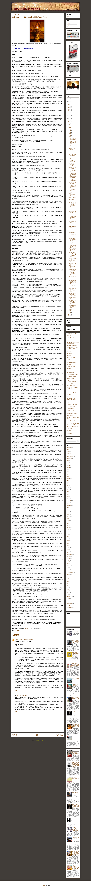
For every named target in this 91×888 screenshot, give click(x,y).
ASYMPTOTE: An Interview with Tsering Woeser (75, 819)
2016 (69, 113)
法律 (68, 476)
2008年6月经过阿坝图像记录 (75, 679)
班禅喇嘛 (68, 451)
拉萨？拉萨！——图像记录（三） (72, 301)
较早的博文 (59, 735)
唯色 (68, 551)
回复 (16, 690)
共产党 (68, 489)
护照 (68, 493)
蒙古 (68, 525)
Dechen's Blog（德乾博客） (72, 392)
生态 (68, 538)
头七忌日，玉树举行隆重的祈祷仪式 (72, 224)
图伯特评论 (69, 368)
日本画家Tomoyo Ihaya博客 (72, 404)
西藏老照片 (69, 411)
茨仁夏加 (68, 464)
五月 (70, 135)
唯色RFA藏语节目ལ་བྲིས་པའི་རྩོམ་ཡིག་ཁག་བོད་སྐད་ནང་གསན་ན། (73, 343)
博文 (69, 23)
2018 (69, 110)
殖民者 (68, 592)
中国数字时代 (69, 428)
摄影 (68, 536)
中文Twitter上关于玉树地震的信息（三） (72, 266)
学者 (68, 569)
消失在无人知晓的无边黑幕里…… (75, 685)
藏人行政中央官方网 (70, 372)
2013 (69, 118)
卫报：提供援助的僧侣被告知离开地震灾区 (72, 174)
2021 (69, 106)
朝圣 (68, 462)
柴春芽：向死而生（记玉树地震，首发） (72, 209)
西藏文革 (68, 560)
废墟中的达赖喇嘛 (72, 220)
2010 (69, 123)
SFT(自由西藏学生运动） (71, 383)
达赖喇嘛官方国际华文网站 (72, 361)
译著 (68, 580)
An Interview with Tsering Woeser (75, 632)
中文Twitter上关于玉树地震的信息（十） (72, 189)
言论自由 (68, 571)
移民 (68, 576)
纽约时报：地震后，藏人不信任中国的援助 (72, 246)
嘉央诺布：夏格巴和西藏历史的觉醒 (75, 653)
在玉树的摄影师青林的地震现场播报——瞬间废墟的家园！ (72, 277)
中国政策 (68, 598)
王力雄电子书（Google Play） (72, 333)
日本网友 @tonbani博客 (71, 406)
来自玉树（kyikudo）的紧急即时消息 (72, 253)
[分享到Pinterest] (40, 628)
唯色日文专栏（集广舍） (71, 357)
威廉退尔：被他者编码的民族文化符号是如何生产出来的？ (72, 295)
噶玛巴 (68, 482)
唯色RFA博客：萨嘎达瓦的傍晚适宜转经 (75, 753)
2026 (69, 98)
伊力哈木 (68, 574)
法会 (68, 474)
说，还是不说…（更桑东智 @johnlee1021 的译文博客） (72, 399)
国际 (68, 491)
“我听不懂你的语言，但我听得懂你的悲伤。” (72, 239)
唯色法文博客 (69, 353)
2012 (69, 120)
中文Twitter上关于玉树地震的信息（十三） (72, 161)
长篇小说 (68, 590)
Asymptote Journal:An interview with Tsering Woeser (75, 829)
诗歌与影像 (69, 540)
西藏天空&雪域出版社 (71, 410)
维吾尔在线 (69, 430)
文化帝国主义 (69, 554)
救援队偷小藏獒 (72, 232)
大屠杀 (68, 469)
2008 (69, 315)
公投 (68, 485)
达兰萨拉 (68, 467)
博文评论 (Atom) (39, 740)
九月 (70, 129)
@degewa (69, 16)
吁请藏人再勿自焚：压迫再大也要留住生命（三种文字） (75, 712)
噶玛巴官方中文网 (70, 364)
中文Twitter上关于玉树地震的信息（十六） (72, 139)
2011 (69, 121)
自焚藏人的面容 (70, 415)
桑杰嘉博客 (69, 401)
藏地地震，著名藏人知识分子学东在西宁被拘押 (72, 165)
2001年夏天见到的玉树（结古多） (72, 177)
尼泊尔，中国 (69, 531)
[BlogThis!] (36, 628)
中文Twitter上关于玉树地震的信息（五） (72, 242)
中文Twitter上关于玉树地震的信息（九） (72, 194)
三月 (70, 309)
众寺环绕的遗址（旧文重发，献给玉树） (72, 186)
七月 (70, 132)
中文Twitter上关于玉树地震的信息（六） (72, 230)
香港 (68, 563)
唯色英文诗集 (69, 359)
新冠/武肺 (68, 565)
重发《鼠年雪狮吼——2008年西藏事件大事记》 (75, 793)
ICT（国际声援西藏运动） (71, 381)
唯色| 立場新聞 (69, 350)
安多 (68, 449)
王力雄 (68, 547)
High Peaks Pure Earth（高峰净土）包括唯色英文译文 (72, 348)
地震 (68, 471)
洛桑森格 (68, 520)
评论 (69, 25)
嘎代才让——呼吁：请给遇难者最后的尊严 (72, 142)
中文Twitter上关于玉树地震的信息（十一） (72, 180)
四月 (70, 136)
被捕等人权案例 (70, 456)
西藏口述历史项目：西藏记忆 (72, 413)
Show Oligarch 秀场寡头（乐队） (73, 420)
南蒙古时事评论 (70, 433)
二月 (70, 310)
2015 (69, 115)
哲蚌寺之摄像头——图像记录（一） (72, 289)
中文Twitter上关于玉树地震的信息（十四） (72, 152)
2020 (69, 107)
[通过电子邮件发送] (35, 628)
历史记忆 (68, 513)
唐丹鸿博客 (69, 394)
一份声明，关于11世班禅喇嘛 (72, 149)
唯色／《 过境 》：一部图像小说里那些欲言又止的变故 (75, 664)
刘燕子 (68, 514)
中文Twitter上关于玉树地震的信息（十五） (72, 146)
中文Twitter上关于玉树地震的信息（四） (72, 255)
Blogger (44, 885)
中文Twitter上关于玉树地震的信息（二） (72, 273)
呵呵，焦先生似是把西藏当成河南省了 (75, 698)
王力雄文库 (69, 335)
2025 (69, 99)
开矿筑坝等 (69, 505)
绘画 (68, 496)
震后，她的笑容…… (72, 192)
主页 (37, 735)
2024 (69, 101)
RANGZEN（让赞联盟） (71, 366)
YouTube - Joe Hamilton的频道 (72, 426)
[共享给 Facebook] (38, 628)
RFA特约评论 (69, 609)
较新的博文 (15, 735)
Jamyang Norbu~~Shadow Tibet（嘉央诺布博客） (73, 388)
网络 (68, 549)
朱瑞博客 (68, 396)
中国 (68, 594)
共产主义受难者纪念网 (71, 385)
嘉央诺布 (68, 502)
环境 (68, 494)
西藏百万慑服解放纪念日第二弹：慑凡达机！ (72, 306)
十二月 (70, 124)
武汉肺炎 (68, 556)
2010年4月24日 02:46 (28, 639)
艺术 (68, 578)
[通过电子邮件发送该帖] (31, 628)
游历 (68, 583)
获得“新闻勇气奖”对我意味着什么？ (75, 736)
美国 (68, 523)
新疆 (68, 567)
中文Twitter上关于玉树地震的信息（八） (72, 205)
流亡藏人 (68, 516)
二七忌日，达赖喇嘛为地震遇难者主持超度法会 (72, 158)
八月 (70, 130)
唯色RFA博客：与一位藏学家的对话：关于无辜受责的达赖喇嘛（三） (75, 839)
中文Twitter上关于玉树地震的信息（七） (72, 217)
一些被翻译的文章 (70, 572)
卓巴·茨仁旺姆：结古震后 (72, 200)
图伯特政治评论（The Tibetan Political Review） (72, 370)
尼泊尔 (68, 529)
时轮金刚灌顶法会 (70, 542)
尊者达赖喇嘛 (69, 603)
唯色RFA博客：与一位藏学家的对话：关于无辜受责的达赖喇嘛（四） (75, 853)
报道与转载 (69, 453)
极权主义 (68, 498)
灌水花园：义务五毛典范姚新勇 (72, 183)
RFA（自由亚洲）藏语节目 (71, 376)
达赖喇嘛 (68, 465)
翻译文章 (68, 478)
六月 (70, 133)
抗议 (68, 509)
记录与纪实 (17, 630)
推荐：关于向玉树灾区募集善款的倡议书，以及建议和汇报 (72, 235)
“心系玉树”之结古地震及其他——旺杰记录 (72, 212)
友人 (68, 585)
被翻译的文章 (69, 458)
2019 (69, 109)
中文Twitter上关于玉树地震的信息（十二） (72, 170)
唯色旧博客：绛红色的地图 (72, 345)
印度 (68, 581)
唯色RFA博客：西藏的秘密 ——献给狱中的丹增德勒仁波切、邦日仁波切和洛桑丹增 (75, 764)
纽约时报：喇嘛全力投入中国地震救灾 (72, 203)
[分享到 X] (37, 628)
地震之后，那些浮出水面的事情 (72, 168)
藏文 (68, 589)
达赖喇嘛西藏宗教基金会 (71, 362)
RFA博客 (68, 605)
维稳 (68, 552)
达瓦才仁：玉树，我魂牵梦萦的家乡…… (72, 249)
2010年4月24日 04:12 (22, 695)
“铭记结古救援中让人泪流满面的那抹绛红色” (72, 270)
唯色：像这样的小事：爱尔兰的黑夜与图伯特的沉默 (75, 641)
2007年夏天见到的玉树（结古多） (72, 155)
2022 (69, 104)
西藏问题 (68, 558)
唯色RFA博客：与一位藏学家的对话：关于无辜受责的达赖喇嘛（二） (75, 867)
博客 (68, 460)
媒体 (68, 522)
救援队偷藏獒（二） (72, 215)
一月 (70, 312)
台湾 (68, 543)
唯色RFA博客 (69, 339)
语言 (68, 587)
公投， (68, 487)
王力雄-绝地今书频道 (70, 337)
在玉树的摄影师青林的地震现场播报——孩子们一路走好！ (72, 282)
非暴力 (68, 480)
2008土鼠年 (69, 447)
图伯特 (68, 545)
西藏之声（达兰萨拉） (71, 378)
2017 (69, 112)
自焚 (68, 601)
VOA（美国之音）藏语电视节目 (72, 374)
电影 (68, 473)
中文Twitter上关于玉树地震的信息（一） (72, 286)
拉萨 (68, 511)
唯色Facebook (69, 355)
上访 (68, 534)
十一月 (70, 126)
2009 (69, 314)
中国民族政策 (69, 596)
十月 (70, 127)
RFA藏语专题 (69, 607)
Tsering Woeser (18, 639)
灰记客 (68, 402)
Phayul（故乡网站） (70, 380)
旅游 (68, 518)
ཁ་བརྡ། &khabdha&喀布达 (71, 408)
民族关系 (68, 527)
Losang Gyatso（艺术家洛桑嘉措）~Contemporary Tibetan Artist (73, 424)
